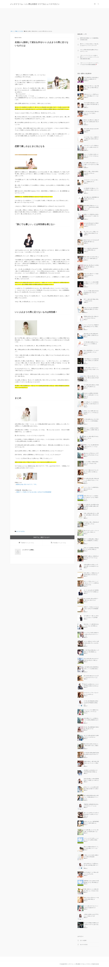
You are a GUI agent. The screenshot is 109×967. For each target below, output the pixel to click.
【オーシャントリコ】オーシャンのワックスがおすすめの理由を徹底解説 (89, 63)
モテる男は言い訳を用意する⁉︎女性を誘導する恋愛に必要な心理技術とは (91, 506)
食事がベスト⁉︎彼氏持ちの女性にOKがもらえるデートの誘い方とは (91, 216)
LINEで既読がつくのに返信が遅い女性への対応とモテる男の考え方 (91, 360)
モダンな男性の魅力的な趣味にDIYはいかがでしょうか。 (89, 50)
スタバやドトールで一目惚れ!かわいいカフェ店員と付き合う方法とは (91, 147)
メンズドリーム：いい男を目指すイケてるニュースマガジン (35, 4)
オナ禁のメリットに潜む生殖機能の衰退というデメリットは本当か (91, 283)
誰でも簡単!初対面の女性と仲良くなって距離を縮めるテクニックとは (91, 797)
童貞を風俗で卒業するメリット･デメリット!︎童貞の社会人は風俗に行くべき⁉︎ (91, 207)
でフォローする (27, 543)
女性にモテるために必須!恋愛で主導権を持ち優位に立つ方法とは (91, 309)
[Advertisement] (54, 18)
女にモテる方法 (20, 531)
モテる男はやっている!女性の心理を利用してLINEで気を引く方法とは (91, 403)
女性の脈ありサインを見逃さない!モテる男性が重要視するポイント (91, 720)
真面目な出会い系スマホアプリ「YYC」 (27, 484)
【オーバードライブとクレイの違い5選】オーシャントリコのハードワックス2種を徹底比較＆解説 (89, 57)
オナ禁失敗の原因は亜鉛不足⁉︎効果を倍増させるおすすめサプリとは (91, 754)
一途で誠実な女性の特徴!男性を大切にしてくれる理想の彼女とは (91, 668)
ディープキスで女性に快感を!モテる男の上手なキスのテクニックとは (91, 634)
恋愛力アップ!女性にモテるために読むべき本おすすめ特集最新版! (33, 492)
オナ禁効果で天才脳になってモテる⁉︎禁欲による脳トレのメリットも (91, 190)
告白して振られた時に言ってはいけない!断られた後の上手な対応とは (91, 377)
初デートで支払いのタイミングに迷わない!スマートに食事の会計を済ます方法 (91, 583)
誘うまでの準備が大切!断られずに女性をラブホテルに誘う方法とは (91, 924)
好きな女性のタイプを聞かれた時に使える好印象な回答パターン (91, 865)
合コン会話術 (83, 940)
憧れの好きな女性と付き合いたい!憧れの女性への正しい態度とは (91, 745)
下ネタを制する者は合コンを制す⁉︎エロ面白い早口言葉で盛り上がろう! (91, 104)
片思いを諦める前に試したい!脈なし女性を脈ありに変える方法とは (91, 515)
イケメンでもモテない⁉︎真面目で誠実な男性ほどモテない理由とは (91, 326)
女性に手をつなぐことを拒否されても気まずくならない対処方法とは (91, 497)
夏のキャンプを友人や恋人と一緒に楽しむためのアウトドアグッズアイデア (89, 44)
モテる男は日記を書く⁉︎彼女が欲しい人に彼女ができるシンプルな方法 (91, 480)
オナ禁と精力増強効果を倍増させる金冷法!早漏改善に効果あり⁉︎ (91, 702)
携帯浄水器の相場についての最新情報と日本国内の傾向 (89, 38)
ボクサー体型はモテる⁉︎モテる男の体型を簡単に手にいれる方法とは (91, 643)
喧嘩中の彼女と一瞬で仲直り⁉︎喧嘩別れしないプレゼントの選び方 (91, 763)
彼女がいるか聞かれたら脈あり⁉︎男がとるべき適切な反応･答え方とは (91, 121)
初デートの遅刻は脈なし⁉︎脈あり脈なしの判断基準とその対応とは (91, 540)
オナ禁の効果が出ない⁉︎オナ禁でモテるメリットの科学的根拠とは (91, 421)
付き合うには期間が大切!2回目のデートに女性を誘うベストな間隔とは (91, 395)
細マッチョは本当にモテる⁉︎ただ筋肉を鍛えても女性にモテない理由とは (91, 814)
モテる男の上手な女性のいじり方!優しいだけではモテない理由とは (91, 164)
